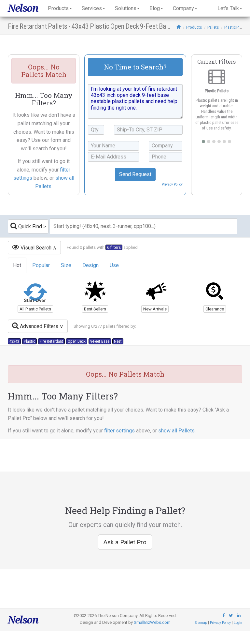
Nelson (23, 8)
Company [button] (183, 8)
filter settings (119, 431)
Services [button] (92, 8)
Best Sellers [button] (95, 309)
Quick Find (29, 226)
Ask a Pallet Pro (125, 542)
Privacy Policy (172, 184)
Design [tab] (90, 265)
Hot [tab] (17, 265)
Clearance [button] (214, 309)
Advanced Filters (38, 326)
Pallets (213, 27)
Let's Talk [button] (228, 8)
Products (194, 27)
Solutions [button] (125, 8)
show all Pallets (176, 431)
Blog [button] (154, 8)
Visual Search (35, 248)
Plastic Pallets (236, 27)
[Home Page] (178, 27)
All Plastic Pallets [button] (35, 309)
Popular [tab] (41, 265)
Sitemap (201, 623)
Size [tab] (66, 265)
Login (238, 623)
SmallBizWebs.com (152, 622)
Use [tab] (114, 265)
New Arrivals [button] (155, 309)
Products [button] (58, 8)
